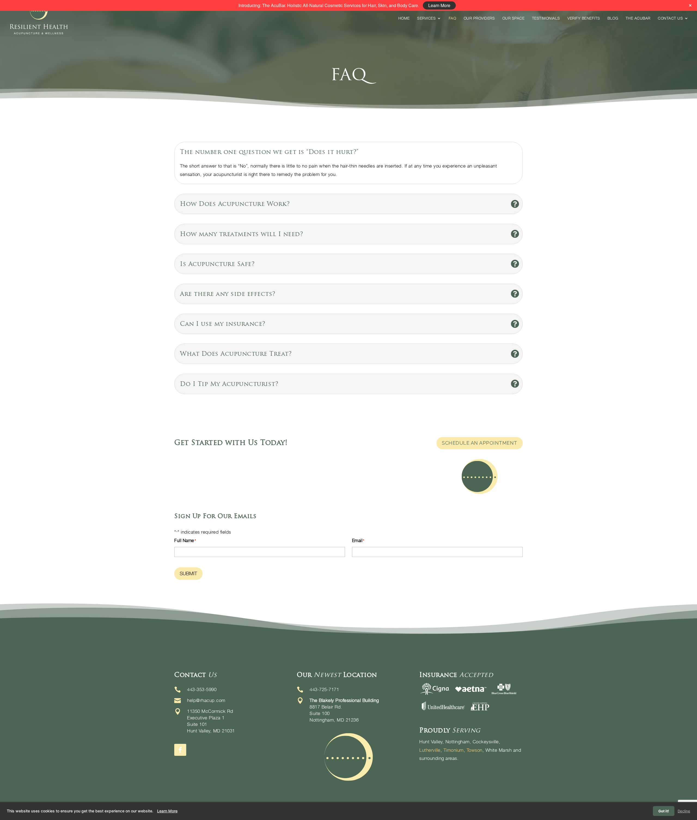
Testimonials (546, 18)
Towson (474, 750)
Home (404, 18)
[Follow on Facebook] (180, 750)
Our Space (513, 18)
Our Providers (479, 18)
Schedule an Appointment (479, 443)
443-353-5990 (201, 689)
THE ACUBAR (638, 18)
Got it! (663, 811)
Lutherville (430, 750)
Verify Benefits (583, 18)
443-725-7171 (324, 689)
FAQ (452, 18)
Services (426, 18)
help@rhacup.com (206, 700)
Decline (684, 811)
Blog (612, 18)
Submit (188, 573)
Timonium (454, 750)
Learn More (167, 811)
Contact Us (670, 18)
